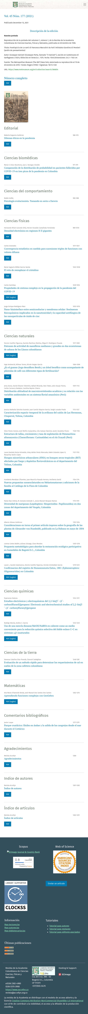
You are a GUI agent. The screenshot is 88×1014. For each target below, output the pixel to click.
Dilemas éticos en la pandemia (19, 138)
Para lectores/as (12, 924)
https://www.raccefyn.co (17, 989)
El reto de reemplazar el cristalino (21, 270)
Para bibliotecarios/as (14, 931)
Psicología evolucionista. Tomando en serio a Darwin (31, 201)
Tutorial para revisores (59, 929)
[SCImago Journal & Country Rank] (23, 852)
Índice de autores (13, 788)
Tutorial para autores (59, 926)
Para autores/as (11, 927)
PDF (7, 83)
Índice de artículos (13, 818)
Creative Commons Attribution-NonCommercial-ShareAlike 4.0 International (47, 1000)
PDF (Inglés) (11, 297)
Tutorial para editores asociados (64, 932)
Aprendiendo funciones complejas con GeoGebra (29, 695)
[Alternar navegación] (85, 4)
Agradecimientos (12, 758)
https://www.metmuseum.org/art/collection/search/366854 (33, 69)
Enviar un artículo (56, 883)
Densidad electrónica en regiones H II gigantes (28, 230)
